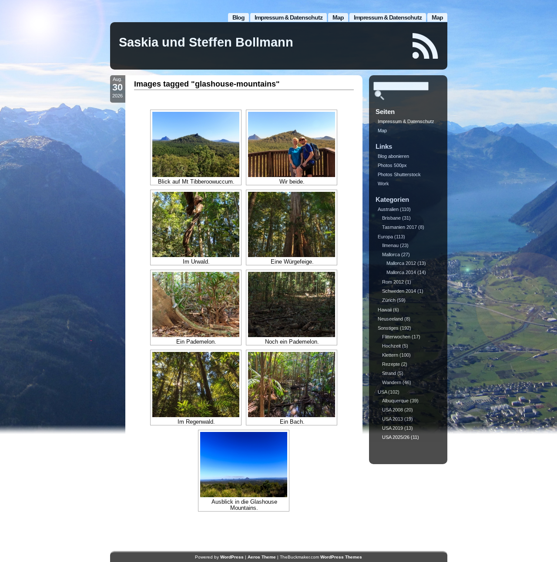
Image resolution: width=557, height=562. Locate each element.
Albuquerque (395, 400)
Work (383, 183)
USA (382, 392)
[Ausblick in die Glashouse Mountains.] (243, 464)
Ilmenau (390, 245)
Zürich (389, 300)
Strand (389, 373)
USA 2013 (392, 419)
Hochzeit (391, 345)
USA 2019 (392, 428)
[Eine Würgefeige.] (291, 224)
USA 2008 (392, 409)
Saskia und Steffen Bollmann (206, 42)
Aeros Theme (262, 557)
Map (437, 17)
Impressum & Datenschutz (388, 17)
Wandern (391, 382)
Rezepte (391, 364)
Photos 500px (392, 165)
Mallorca (391, 254)
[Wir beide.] (291, 144)
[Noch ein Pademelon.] (291, 304)
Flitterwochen (396, 336)
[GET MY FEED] (426, 46)
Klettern (390, 355)
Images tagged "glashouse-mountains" (207, 84)
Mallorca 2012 (401, 263)
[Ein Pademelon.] (195, 304)
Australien (388, 209)
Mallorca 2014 (401, 272)
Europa (385, 236)
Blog (238, 17)
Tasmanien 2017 (399, 227)
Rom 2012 (393, 281)
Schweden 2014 (399, 291)
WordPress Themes (341, 557)
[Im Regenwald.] (195, 384)
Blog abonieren (393, 156)
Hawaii (385, 309)
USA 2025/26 (395, 437)
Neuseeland (390, 318)
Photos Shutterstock (399, 174)
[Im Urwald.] (195, 224)
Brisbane (391, 218)
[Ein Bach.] (291, 384)
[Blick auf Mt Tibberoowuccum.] (195, 144)
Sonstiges (388, 328)
